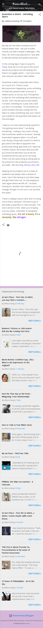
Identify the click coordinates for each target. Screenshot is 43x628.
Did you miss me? (32, 165)
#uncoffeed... (21, 4)
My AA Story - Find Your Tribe (15, 453)
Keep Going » (34, 320)
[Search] (39, 4)
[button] (39, 15)
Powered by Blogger (23, 615)
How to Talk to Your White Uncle (17, 425)
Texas (4, 67)
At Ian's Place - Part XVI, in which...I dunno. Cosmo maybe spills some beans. (18, 516)
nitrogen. (21, 217)
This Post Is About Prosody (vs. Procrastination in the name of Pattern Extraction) (16, 550)
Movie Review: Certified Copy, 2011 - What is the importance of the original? (18, 362)
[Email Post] (8, 226)
